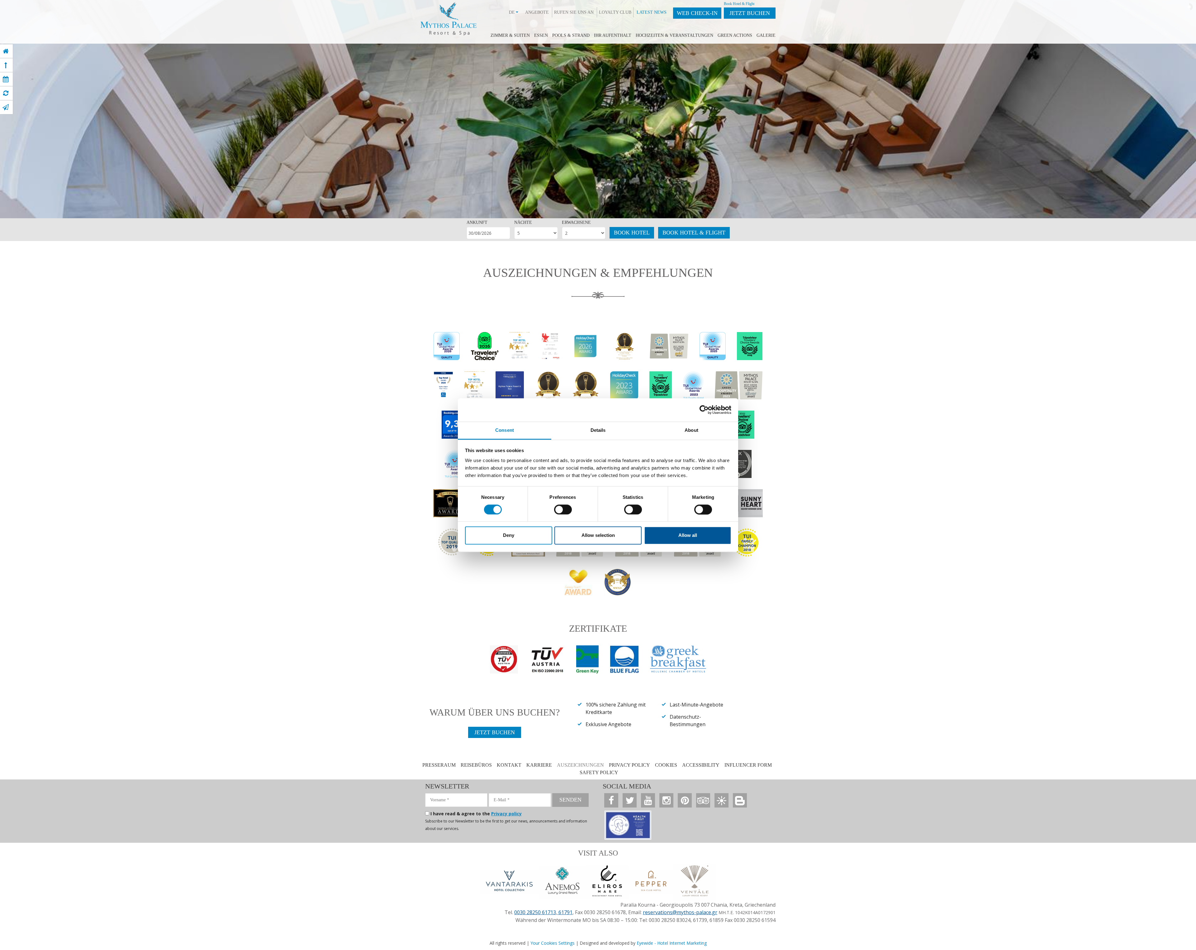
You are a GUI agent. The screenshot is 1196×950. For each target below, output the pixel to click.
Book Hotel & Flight (739, 4)
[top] (6, 65)
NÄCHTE (523, 222)
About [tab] (691, 430)
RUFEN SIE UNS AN (574, 12)
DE (512, 12)
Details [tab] (598, 430)
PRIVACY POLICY (629, 765)
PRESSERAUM (439, 765)
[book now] (5, 79)
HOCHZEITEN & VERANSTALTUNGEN (674, 35)
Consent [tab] (504, 430)
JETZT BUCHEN (749, 13)
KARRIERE (539, 765)
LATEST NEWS (652, 12)
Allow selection (598, 535)
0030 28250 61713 (535, 912)
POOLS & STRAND (571, 35)
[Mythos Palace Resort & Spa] (448, 17)
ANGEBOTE (537, 12)
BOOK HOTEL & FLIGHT (693, 232)
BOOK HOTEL (632, 232)
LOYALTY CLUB (615, 12)
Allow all (687, 535)
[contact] (5, 107)
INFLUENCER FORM (748, 765)
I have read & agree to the (476, 814)
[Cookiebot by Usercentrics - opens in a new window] (704, 409)
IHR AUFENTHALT (612, 35)
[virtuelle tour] (6, 93)
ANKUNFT (477, 222)
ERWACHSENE (576, 222)
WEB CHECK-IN (697, 13)
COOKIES (666, 765)
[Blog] (740, 800)
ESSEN (541, 35)
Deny (508, 535)
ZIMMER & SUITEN (510, 35)
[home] (5, 51)
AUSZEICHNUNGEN (580, 765)
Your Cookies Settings (552, 943)
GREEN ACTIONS (735, 35)
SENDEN (570, 800)
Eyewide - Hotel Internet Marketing (672, 943)
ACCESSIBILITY (700, 765)
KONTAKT (509, 765)
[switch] (563, 509)
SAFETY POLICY (599, 772)
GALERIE (766, 35)
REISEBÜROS (476, 765)
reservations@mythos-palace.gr (680, 912)
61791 (564, 912)
